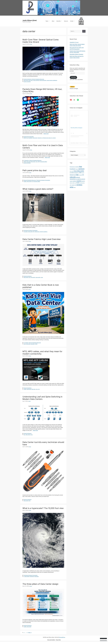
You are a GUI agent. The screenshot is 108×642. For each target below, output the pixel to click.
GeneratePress (62, 637)
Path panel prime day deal (34, 170)
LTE (83, 174)
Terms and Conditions (51, 639)
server (71, 182)
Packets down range (47, 137)
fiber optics (30, 80)
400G (25, 161)
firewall (83, 172)
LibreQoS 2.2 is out (74, 42)
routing (79, 181)
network (78, 177)
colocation (26, 231)
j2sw (77, 142)
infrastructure (36, 231)
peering (79, 179)
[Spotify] (78, 100)
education (33, 343)
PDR (76, 179)
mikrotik (73, 177)
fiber (80, 172)
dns (70, 172)
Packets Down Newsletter (29, 136)
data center (26, 80)
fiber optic (33, 389)
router (71, 181)
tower (77, 182)
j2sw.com (66, 21)
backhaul (77, 166)
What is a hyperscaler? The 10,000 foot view (43, 508)
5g (70, 166)
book (25, 343)
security (83, 181)
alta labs (72, 166)
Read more (46, 133)
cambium (81, 169)
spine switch (38, 277)
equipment (76, 172)
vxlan (42, 277)
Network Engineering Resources (38, 79)
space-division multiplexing (52, 80)
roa (51, 137)
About (53, 21)
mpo (37, 161)
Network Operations (27, 387)
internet (72, 174)
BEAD (25, 137)
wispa (75, 187)
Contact (71, 21)
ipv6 (75, 174)
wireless (79, 185)
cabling (25, 181)
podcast (83, 179)
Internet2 (39, 137)
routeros (74, 181)
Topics (47, 21)
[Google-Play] (75, 100)
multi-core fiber (36, 80)
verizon (54, 137)
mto (39, 389)
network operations (43, 231)
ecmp (29, 277)
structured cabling (43, 161)
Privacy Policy (58, 639)
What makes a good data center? (37, 189)
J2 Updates (26, 342)
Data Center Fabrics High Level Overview (41, 239)
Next (30, 632)
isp (42, 137)
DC (33, 231)
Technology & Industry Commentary (43, 180)
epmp (72, 172)
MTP (39, 161)
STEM (36, 343)
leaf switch (33, 277)
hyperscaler (36, 576)
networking (72, 179)
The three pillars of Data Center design (40, 584)
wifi (75, 184)
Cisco (75, 171)
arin (74, 166)
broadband (30, 137)
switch (73, 182)
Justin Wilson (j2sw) (29, 20)
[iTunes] (71, 100)
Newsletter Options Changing (76, 54)
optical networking (42, 80)
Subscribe (58, 21)
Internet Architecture (28, 79)
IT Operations (26, 160)
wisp (71, 187)
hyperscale (32, 576)
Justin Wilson (73, 142)
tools (29, 500)
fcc (78, 172)
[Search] (84, 31)
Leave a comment (27, 81)
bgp (27, 137)
